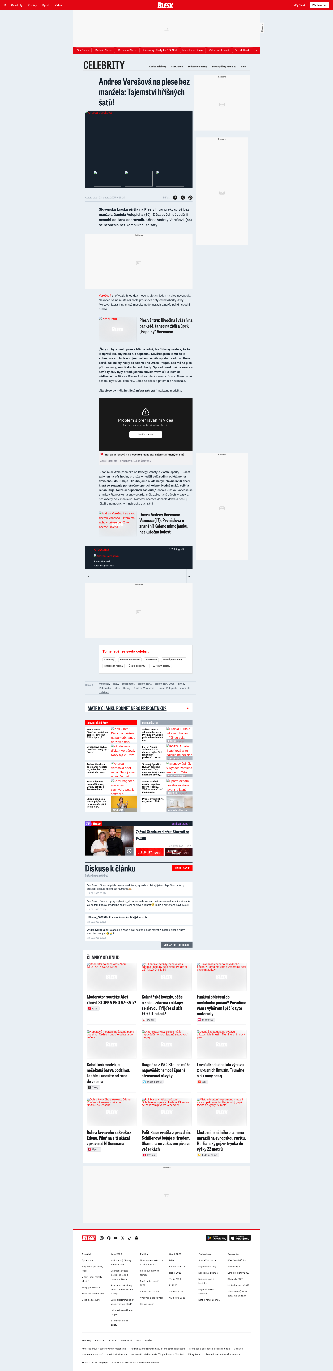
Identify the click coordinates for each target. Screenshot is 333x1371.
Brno (181, 683)
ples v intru (144, 683)
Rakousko (105, 688)
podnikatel (128, 683)
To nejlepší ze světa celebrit (126, 651)
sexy (115, 683)
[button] (217, 1238)
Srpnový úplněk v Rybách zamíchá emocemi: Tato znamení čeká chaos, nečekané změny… (153, 769)
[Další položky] (256, 50)
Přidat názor (182, 868)
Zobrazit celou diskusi (177, 945)
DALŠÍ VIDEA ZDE (180, 824)
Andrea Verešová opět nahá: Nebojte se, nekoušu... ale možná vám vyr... (97, 768)
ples (116, 688)
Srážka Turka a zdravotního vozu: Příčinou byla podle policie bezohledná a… (152, 734)
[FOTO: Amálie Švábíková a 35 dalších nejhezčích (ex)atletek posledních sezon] (179, 752)
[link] (102, 1238)
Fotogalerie (101, 550)
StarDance (177, 66)
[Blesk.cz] (165, 5)
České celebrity (157, 66)
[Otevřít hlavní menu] (5, 5)
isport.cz (172, 793)
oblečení (104, 692)
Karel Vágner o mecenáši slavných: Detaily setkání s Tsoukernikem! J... (97, 785)
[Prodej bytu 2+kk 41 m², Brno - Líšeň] (179, 804)
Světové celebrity (197, 66)
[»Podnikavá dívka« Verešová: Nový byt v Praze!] (124, 752)
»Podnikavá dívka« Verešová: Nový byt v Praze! (98, 749)
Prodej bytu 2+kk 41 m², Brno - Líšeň (153, 800)
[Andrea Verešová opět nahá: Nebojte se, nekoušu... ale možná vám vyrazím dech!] (124, 769)
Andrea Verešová (144, 688)
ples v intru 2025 (164, 683)
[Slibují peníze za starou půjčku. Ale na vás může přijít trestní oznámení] (124, 804)
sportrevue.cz (175, 758)
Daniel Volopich (167, 688)
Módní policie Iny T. (173, 659)
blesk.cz (172, 741)
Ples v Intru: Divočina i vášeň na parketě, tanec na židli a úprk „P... (97, 733)
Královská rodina (113, 666)
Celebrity (109, 659)
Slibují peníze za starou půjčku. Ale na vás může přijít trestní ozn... (96, 803)
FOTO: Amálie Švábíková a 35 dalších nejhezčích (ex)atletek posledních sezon (152, 752)
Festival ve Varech (130, 659)
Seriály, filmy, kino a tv (224, 66)
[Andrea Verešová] (98, 112)
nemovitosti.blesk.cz (178, 810)
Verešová (105, 295)
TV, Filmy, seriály (160, 666)
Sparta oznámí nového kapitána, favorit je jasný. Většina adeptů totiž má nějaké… (153, 786)
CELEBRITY (104, 65)
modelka (104, 683)
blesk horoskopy (176, 775)
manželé (185, 688)
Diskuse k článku (110, 868)
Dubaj (126, 688)
